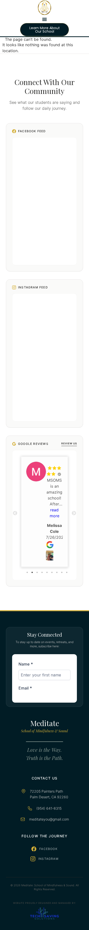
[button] (44, 19)
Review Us (69, 443)
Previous (15, 513)
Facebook (48, 849)
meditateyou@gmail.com (49, 819)
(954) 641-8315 (49, 808)
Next (73, 513)
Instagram (48, 859)
